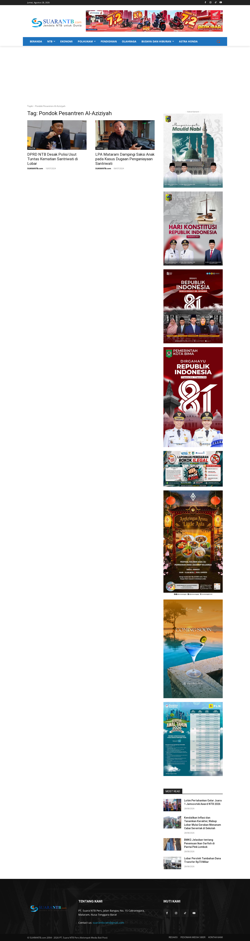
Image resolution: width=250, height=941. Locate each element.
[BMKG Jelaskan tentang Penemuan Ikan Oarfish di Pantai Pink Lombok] (172, 844)
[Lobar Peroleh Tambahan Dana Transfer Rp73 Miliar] (172, 863)
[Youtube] (221, 3)
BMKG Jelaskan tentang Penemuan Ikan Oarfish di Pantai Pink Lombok (199, 843)
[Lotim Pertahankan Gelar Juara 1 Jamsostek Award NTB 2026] (172, 805)
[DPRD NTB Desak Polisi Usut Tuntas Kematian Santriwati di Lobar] (57, 135)
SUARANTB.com (35, 168)
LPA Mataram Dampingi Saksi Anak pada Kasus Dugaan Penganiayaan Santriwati (124, 159)
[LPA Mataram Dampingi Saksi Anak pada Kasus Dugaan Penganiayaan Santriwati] (125, 135)
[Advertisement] (125, 73)
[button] (218, 41)
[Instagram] (210, 3)
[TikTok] (215, 3)
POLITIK (31, 148)
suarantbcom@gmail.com (108, 922)
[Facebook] (205, 3)
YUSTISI (99, 148)
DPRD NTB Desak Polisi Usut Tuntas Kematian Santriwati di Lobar (52, 159)
